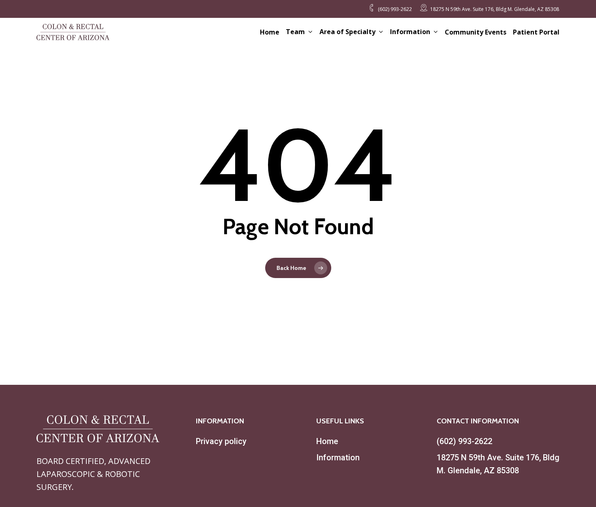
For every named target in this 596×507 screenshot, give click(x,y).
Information (338, 457)
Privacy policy (221, 441)
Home (327, 441)
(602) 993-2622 (464, 441)
